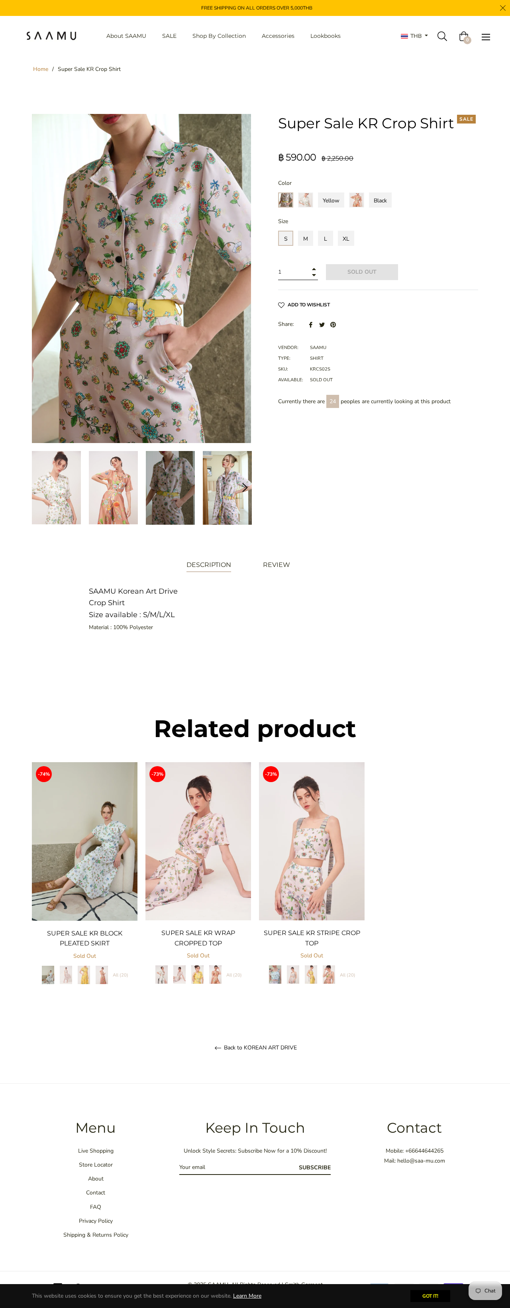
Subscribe (315, 1167)
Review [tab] (277, 565)
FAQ (95, 1207)
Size (283, 221)
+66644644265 (424, 1151)
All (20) (120, 975)
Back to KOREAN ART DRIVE (259, 1048)
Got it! (430, 1296)
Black (380, 200)
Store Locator (96, 1165)
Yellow (331, 200)
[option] (84, 881)
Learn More (247, 1296)
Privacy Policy (96, 1221)
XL (346, 239)
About (96, 1178)
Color (285, 183)
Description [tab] (208, 565)
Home (40, 69)
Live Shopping (96, 1151)
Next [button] (245, 488)
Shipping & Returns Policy (95, 1235)
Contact (95, 1192)
